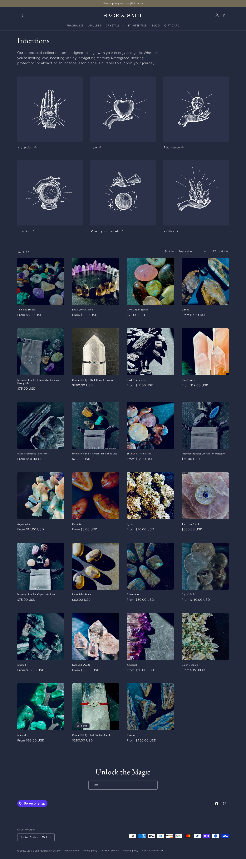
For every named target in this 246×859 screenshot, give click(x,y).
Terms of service (110, 850)
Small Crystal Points (82, 309)
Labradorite (133, 594)
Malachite (22, 735)
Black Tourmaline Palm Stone (32, 453)
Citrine (185, 309)
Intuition (24, 231)
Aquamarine (23, 524)
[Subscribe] (153, 785)
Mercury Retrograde (105, 231)
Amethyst (132, 664)
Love (93, 147)
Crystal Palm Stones (137, 309)
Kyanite (131, 735)
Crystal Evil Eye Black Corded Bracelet (92, 380)
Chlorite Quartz (190, 664)
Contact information (153, 850)
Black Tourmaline (136, 380)
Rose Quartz (188, 380)
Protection (25, 147)
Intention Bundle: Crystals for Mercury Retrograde (38, 381)
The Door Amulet (191, 524)
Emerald (21, 664)
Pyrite (130, 524)
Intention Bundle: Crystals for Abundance (94, 453)
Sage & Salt (33, 851)
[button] (21, 15)
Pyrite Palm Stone (81, 594)
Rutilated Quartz (81, 664)
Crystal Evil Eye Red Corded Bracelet (92, 735)
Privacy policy (90, 850)
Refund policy (71, 850)
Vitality (168, 231)
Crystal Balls (188, 594)
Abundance (171, 147)
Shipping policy (131, 850)
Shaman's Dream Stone (139, 453)
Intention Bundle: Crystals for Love (36, 594)
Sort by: (170, 251)
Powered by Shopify (50, 851)
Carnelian (77, 524)
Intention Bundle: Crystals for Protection (203, 453)
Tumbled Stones (26, 309)
